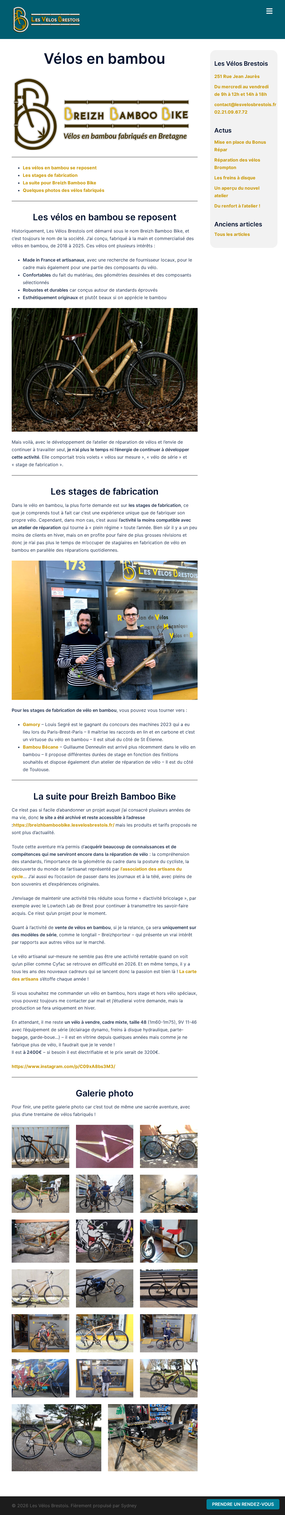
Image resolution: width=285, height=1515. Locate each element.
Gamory (31, 724)
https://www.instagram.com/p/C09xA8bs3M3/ (63, 1066)
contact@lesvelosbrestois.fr (245, 104)
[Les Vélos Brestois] (46, 19)
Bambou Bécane (40, 747)
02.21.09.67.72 (230, 112)
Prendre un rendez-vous (243, 1504)
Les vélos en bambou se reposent (60, 167)
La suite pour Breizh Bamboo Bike (59, 182)
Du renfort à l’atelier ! (237, 206)
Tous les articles (232, 234)
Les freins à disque (234, 177)
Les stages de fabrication (50, 175)
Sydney (129, 1505)
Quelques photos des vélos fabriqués (63, 190)
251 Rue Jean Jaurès (237, 76)
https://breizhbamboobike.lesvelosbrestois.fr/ (63, 825)
